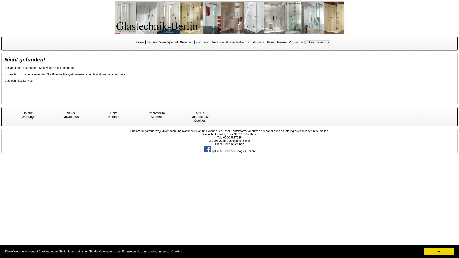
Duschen (186, 42)
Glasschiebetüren (238, 42)
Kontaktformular (241, 131)
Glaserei (259, 42)
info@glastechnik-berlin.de (302, 131)
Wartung (28, 117)
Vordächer (296, 42)
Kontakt (113, 117)
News (71, 113)
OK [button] (439, 251)
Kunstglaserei (277, 42)
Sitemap (157, 117)
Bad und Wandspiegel (162, 42)
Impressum (157, 113)
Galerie (27, 113)
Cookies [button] (176, 251)
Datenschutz (200, 117)
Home (140, 42)
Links (113, 113)
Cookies (200, 120)
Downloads (71, 117)
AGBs (200, 113)
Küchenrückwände (209, 42)
